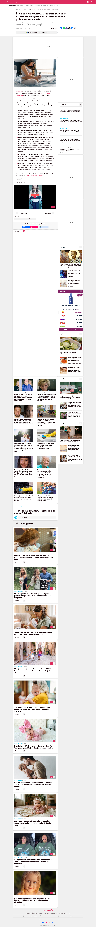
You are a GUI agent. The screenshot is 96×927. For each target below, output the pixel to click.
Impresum (26, 918)
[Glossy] (71, 916)
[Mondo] (25, 916)
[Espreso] (35, 916)
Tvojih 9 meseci (31, 9)
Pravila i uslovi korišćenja (34, 918)
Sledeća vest (48, 213)
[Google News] (53, 922)
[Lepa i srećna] (47, 916)
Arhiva (70, 918)
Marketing (66, 918)
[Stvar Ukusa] (41, 916)
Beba (16, 218)
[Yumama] (4, 2)
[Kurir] (30, 916)
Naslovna (18, 9)
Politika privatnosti (59, 918)
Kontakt (42, 918)
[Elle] (57, 916)
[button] (54, 28)
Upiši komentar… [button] (23, 517)
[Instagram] (46, 922)
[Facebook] (43, 922)
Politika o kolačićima (49, 918)
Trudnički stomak (30, 218)
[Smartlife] (63, 916)
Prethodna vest (23, 213)
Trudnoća (24, 9)
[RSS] (49, 922)
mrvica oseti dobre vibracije (35, 175)
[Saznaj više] (80, 247)
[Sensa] (52, 916)
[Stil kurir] (67, 916)
